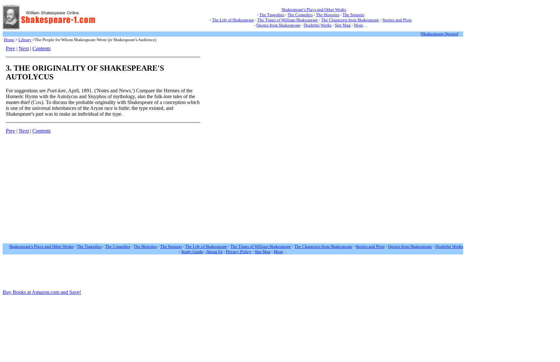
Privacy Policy (238, 251)
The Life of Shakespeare (233, 20)
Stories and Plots (397, 20)
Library (24, 39)
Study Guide (192, 251)
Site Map (343, 25)
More (358, 25)
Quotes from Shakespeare (278, 25)
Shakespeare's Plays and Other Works (314, 9)
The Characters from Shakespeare (350, 20)
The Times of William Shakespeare (287, 20)
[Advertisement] (224, 143)
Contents (41, 48)
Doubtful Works (318, 25)
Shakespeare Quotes (439, 33)
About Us (214, 251)
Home (9, 39)
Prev (10, 48)
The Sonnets (353, 14)
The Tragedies (271, 14)
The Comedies (300, 14)
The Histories (327, 14)
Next (24, 48)
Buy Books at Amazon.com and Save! (42, 292)
